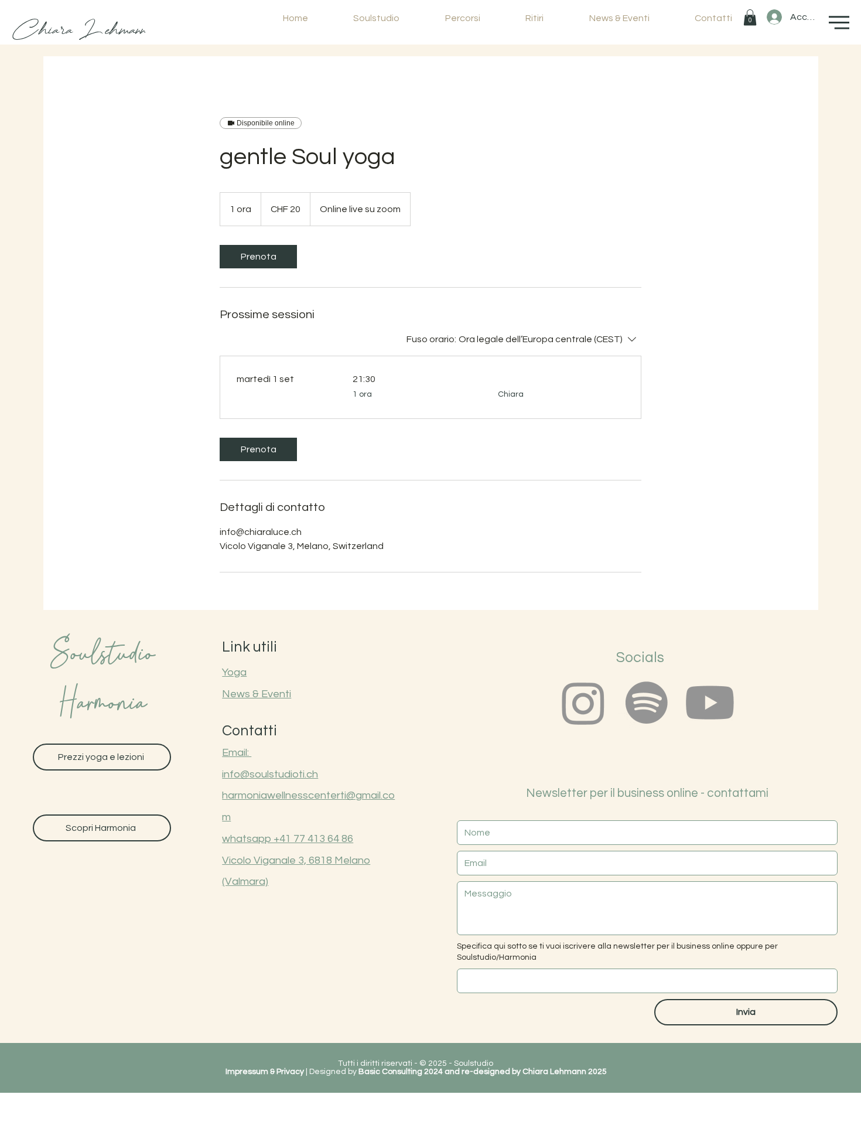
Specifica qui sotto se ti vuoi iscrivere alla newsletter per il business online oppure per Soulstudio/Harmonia (617, 952)
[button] (750, 17)
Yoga (234, 672)
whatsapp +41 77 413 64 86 (287, 838)
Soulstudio (101, 656)
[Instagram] (583, 702)
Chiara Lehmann (78, 30)
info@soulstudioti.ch (270, 774)
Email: (236, 752)
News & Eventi (256, 694)
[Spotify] (647, 702)
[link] (258, 256)
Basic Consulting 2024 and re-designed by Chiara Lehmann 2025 (482, 1072)
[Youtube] (710, 702)
